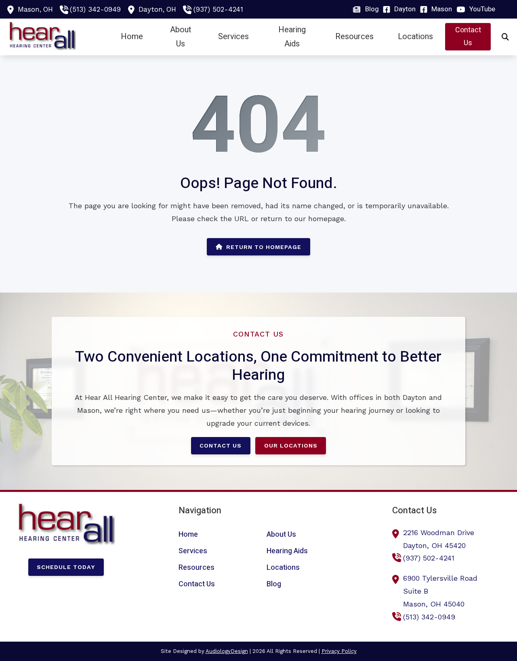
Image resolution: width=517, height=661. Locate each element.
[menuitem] (368, 9)
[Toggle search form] (505, 36)
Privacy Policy (339, 651)
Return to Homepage (263, 247)
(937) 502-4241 (218, 9)
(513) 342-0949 (95, 9)
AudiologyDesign (227, 651)
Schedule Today (66, 567)
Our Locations (290, 445)
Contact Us (221, 445)
